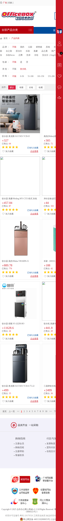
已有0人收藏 (32, 148)
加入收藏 (9, 151)
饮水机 (23, 69)
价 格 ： (5, 76)
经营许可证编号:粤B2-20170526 (19, 515)
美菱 (36, 51)
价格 (31, 87)
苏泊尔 (19, 51)
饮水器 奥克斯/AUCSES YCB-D (16, 136)
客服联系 (19, 455)
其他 (48, 47)
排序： (5, 87)
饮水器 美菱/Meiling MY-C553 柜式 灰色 (19, 198)
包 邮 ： (5, 62)
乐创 (28, 51)
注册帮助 (19, 451)
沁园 (30, 47)
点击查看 (34, 151)
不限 (14, 47)
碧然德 (39, 47)
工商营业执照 (39, 515)
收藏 (41, 87)
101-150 (40, 76)
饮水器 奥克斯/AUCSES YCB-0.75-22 (18, 386)
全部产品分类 (10, 29)
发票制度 (51, 443)
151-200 (51, 76)
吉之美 (9, 51)
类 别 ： (5, 69)
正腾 (20, 55)
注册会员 (19, 443)
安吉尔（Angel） (49, 55)
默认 (12, 87)
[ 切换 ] (8, 3)
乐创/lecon (10, 55)
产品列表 (15, 38)
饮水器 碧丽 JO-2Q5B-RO (13, 323)
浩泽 (28, 55)
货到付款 (51, 447)
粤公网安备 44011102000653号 (36, 519)
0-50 (22, 76)
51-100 (30, 76)
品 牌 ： (5, 47)
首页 (6, 38)
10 (46, 411)
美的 (22, 47)
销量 (21, 87)
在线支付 (51, 451)
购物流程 (19, 447)
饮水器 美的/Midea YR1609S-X (15, 261)
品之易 (44, 51)
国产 (53, 51)
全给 (36, 55)
